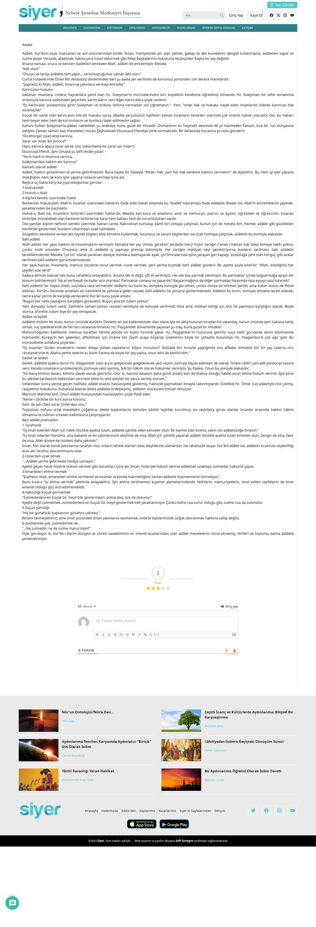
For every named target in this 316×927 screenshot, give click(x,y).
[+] (157, 634)
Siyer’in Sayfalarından (195, 811)
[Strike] (115, 634)
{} (150, 634)
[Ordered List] (121, 634)
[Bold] (97, 634)
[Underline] (109, 634)
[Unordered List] (127, 634)
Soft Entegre (185, 841)
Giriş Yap (236, 15)
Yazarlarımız (167, 811)
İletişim (220, 811)
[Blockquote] (133, 634)
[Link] (145, 634)
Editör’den (128, 811)
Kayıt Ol (256, 15)
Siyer (100, 841)
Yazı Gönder (285, 5)
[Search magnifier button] (221, 15)
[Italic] (103, 634)
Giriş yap (231, 606)
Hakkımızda (109, 811)
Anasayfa (91, 811)
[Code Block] (139, 634)
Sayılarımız (147, 811)
